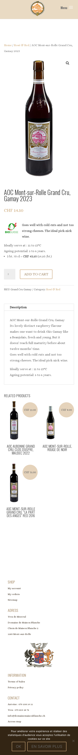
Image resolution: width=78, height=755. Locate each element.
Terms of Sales (16, 681)
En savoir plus (46, 746)
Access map (14, 721)
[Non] (73, 741)
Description (18, 307)
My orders (14, 594)
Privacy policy (15, 687)
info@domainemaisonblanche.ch (26, 715)
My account (14, 588)
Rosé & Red (21, 45)
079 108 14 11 (26, 704)
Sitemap (12, 599)
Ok (18, 746)
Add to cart (36, 274)
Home (8, 45)
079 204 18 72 (22, 709)
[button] (67, 63)
